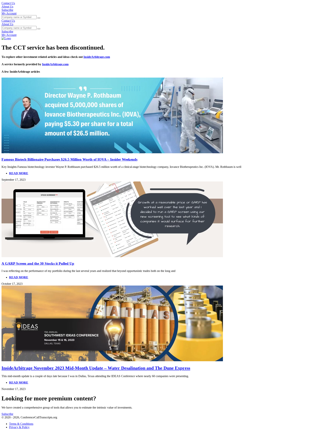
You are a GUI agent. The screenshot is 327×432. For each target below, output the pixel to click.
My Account (9, 13)
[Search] (38, 18)
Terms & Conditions (21, 423)
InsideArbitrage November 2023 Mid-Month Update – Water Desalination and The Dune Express (96, 368)
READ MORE (18, 173)
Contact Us (8, 3)
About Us (7, 6)
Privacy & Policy (19, 427)
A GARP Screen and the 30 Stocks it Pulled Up (38, 263)
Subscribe (7, 10)
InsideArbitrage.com (96, 56)
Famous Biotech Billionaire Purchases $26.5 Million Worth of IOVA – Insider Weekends (69, 159)
